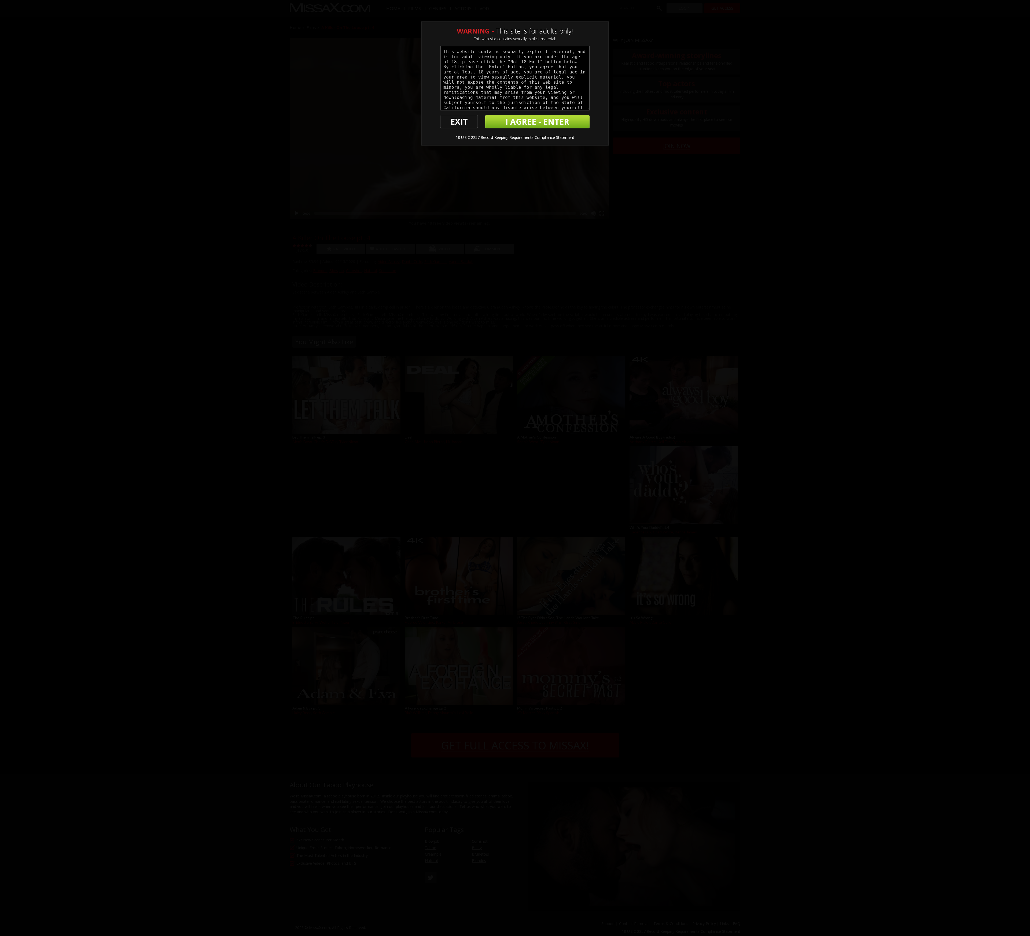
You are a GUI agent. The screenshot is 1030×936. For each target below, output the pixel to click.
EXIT (459, 121)
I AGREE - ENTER (537, 121)
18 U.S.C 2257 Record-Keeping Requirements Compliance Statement (515, 137)
